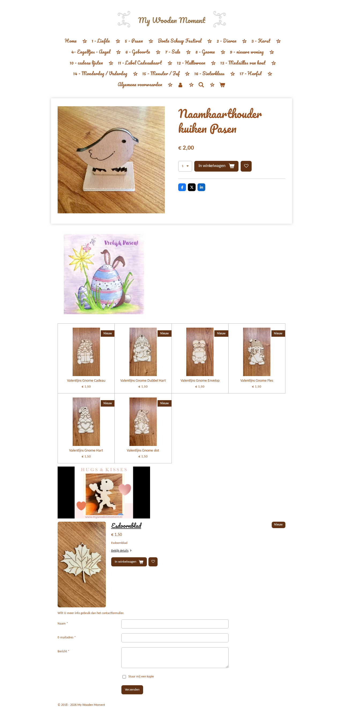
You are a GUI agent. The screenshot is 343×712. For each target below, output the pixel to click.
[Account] (180, 84)
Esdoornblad (126, 525)
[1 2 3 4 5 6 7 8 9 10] (185, 166)
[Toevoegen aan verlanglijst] (246, 166)
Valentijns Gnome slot (143, 451)
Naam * (63, 623)
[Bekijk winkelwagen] (222, 84)
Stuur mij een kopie (141, 676)
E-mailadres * (67, 637)
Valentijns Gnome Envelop (200, 381)
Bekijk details (120, 550)
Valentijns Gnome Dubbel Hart (143, 381)
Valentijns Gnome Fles (256, 381)
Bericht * (63, 651)
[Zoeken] (201, 84)
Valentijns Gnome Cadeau (86, 381)
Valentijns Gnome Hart (86, 451)
